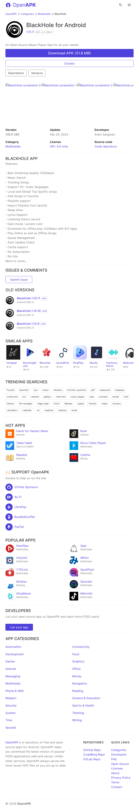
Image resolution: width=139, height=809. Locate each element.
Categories (27, 13)
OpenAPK (11, 13)
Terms (115, 782)
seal (91, 396)
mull (126, 396)
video (105, 403)
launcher (24, 390)
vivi (24, 396)
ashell (115, 396)
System (10, 713)
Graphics (78, 661)
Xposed (10, 727)
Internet (10, 669)
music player (78, 396)
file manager (25, 403)
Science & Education (86, 698)
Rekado (68, 403)
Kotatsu (58, 390)
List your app (19, 627)
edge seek (43, 403)
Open (24, 5)
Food (75, 654)
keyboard (105, 390)
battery (63, 410)
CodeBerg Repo (94, 754)
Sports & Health (83, 705)
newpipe (119, 390)
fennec (10, 403)
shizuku (116, 403)
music (46, 390)
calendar (27, 410)
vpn (36, 390)
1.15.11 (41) (12, 134)
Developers (119, 754)
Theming (78, 713)
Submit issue (19, 279)
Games (10, 661)
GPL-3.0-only (59, 146)
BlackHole (40, 25)
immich (92, 403)
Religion (10, 698)
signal (80, 403)
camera (35, 396)
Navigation (79, 683)
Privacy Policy (120, 777)
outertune (12, 396)
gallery (47, 396)
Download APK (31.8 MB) (69, 53)
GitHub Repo (92, 750)
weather (49, 410)
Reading (77, 691)
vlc (38, 410)
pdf (93, 390)
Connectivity (81, 647)
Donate (69, 63)
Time (8, 720)
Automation (13, 647)
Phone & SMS (14, 691)
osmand (103, 396)
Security (11, 705)
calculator (12, 410)
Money (76, 676)
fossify (10, 390)
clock (56, 403)
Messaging (12, 676)
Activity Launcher (76, 390)
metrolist (61, 396)
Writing (77, 720)
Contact (116, 787)
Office (76, 669)
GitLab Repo (91, 759)
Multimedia (44, 13)
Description (16, 73)
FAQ (114, 759)
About (115, 773)
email (74, 410)
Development (14, 654)
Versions (37, 73)
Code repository (105, 146)
